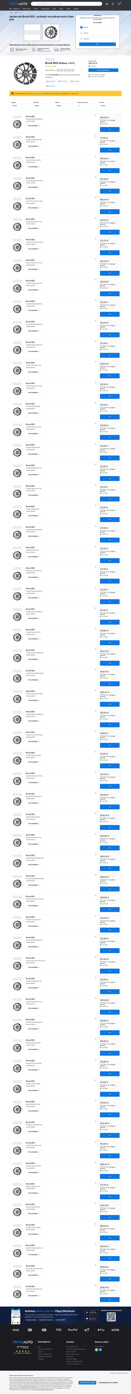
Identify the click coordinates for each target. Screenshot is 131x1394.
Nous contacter (71, 1351)
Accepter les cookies (87, 1382)
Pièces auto (27, 9)
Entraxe (101, 102)
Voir (110, 129)
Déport (57, 102)
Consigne (41, 1359)
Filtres (61, 9)
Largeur (13, 102)
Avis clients (70, 1356)
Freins (68, 9)
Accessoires (45, 9)
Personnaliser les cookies (108, 1382)
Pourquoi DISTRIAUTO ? (45, 1349)
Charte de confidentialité (74, 1361)
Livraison (40, 1351)
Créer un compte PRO (45, 1354)
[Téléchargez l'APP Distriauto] (91, 1312)
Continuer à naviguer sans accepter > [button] (119, 1373)
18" (58, 70)
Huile (54, 9)
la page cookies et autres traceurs (44, 1389)
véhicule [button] (30, 45)
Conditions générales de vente (76, 1349)
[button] (107, 4)
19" (62, 70)
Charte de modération (73, 1364)
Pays (39, 1347)
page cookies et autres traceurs (28, 1386)
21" (69, 70)
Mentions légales (71, 1359)
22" (72, 70)
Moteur (76, 9)
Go (97, 44)
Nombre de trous (82, 102)
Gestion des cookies (72, 1354)
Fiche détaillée (33, 125)
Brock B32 (30, 116)
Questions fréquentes (45, 1356)
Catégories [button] (16, 9)
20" (65, 70)
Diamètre (36, 102)
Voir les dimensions (103, 70)
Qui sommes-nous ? (72, 1347)
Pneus (36, 9)
